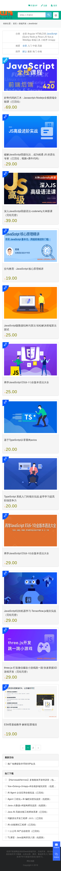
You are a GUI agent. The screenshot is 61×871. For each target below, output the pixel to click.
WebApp (27, 39)
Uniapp (51, 39)
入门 (30, 45)
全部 (25, 33)
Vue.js (50, 36)
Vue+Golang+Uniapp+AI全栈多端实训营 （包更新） (33, 786)
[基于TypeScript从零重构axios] (30, 417)
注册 (45, 5)
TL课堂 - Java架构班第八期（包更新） (27, 837)
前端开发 (22, 23)
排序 (18, 51)
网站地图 (30, 860)
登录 (55, 5)
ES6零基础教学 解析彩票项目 (20, 724)
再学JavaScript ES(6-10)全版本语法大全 (26, 553)
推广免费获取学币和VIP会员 (21, 763)
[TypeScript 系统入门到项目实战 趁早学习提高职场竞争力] (30, 474)
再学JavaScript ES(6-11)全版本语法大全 (26, 382)
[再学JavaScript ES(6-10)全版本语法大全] (30, 530)
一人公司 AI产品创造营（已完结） (24, 830)
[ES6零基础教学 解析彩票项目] (30, 702)
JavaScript (32, 23)
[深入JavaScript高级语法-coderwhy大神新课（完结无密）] (30, 188)
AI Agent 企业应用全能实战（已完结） (26, 792)
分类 (18, 33)
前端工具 (36, 39)
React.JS (42, 36)
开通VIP (33, 5)
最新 (30, 51)
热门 (35, 51)
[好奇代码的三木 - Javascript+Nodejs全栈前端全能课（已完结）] (30, 75)
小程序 (44, 39)
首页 (15, 23)
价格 (40, 51)
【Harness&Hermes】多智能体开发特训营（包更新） (34, 779)
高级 (40, 45)
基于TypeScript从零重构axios (20, 440)
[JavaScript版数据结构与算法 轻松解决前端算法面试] (30, 303)
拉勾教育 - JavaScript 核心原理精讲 (23, 268)
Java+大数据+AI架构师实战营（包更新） (28, 805)
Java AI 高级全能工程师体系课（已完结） (28, 811)
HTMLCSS (41, 33)
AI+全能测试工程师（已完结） (22, 824)
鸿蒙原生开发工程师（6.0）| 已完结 (25, 818)
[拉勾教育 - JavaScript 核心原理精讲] (30, 246)
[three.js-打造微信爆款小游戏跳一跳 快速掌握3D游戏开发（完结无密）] (30, 645)
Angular (31, 33)
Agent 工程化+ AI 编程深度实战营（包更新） (29, 798)
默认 (25, 51)
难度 (18, 45)
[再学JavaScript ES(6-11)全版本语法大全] (30, 359)
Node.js (33, 36)
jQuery (26, 36)
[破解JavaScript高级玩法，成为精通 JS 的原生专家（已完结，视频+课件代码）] (30, 132)
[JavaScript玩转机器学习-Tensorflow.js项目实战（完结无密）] (30, 588)
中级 (35, 45)
